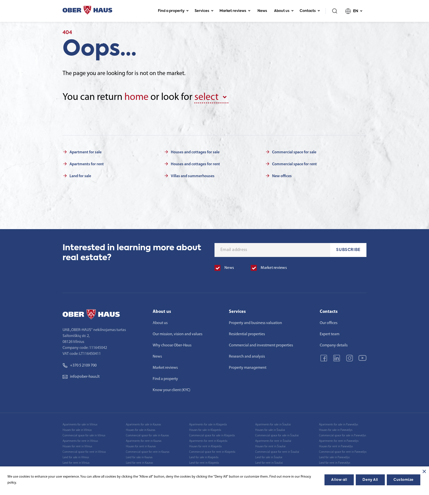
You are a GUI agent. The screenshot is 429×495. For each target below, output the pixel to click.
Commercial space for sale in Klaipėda (212, 435)
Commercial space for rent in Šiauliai (277, 452)
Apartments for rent (87, 164)
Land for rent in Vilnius (76, 462)
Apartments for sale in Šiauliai (273, 424)
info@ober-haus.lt (85, 377)
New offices (282, 176)
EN (355, 11)
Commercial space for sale (294, 152)
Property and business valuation (255, 323)
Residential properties (247, 334)
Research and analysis (247, 357)
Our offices (328, 323)
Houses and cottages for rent (195, 164)
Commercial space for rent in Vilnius (84, 452)
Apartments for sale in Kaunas (143, 424)
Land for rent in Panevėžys (334, 462)
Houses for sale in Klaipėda (205, 430)
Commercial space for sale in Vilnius (84, 435)
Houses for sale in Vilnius (77, 430)
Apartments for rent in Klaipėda (208, 441)
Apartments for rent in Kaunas (143, 441)
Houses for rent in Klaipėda (205, 446)
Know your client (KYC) (171, 390)
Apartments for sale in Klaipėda (208, 424)
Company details (334, 345)
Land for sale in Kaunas (139, 457)
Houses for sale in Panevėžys (335, 430)
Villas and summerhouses (192, 176)
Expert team (329, 334)
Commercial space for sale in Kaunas (147, 435)
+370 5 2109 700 (83, 366)
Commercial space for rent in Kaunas (147, 452)
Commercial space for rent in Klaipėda (212, 452)
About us (281, 11)
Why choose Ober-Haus (172, 345)
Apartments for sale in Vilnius (80, 424)
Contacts (308, 11)
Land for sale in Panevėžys (334, 457)
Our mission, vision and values (177, 334)
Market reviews (232, 11)
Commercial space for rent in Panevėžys (342, 452)
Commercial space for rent (294, 164)
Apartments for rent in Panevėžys (338, 441)
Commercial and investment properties (261, 345)
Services (202, 11)
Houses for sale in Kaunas (140, 430)
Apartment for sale (86, 152)
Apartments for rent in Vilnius (80, 441)
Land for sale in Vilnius (76, 457)
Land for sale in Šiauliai (268, 457)
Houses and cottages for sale (195, 152)
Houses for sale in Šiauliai (270, 430)
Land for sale (80, 176)
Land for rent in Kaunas (139, 462)
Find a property (171, 11)
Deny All (370, 480)
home (136, 97)
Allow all (339, 480)
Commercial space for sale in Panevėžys (342, 435)
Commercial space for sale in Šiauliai (277, 435)
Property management (247, 368)
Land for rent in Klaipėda (204, 462)
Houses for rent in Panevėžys (336, 446)
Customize (403, 480)
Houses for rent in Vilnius (77, 446)
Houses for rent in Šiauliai (270, 446)
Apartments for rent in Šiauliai (273, 441)
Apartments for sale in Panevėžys (338, 424)
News (262, 11)
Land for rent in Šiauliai (269, 462)
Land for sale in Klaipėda (203, 457)
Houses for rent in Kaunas (141, 446)
